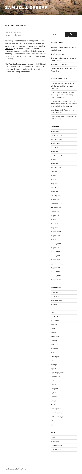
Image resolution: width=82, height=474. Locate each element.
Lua (52, 361)
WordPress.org (56, 449)
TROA (53, 405)
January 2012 (55, 199)
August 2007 (55, 248)
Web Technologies (57, 417)
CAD (52, 312)
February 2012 (56, 196)
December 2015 (56, 155)
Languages (55, 357)
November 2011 (56, 208)
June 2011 (54, 224)
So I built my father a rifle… (60, 64)
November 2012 (56, 167)
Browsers (54, 304)
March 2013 (55, 163)
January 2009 (56, 232)
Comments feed (56, 445)
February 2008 (56, 244)
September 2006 (57, 264)
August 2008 (55, 236)
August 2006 (55, 268)
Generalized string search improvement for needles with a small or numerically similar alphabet (64, 103)
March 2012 (55, 192)
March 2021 (55, 131)
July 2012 (54, 175)
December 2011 (56, 204)
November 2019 (56, 139)
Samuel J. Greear (26, 7)
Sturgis (53, 401)
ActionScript (55, 292)
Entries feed (55, 441)
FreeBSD (54, 332)
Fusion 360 (55, 336)
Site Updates (13, 35)
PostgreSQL (55, 389)
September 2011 (56, 212)
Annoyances (55, 296)
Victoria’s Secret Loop (17, 64)
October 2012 (56, 171)
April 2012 (54, 187)
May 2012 (54, 183)
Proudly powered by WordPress (15, 469)
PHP (52, 381)
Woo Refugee (55, 92)
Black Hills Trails (56, 300)
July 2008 (54, 240)
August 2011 (55, 216)
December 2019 (56, 135)
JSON (53, 353)
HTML (53, 344)
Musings (54, 365)
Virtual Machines (57, 413)
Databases (54, 316)
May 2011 (54, 228)
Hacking (54, 341)
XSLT (53, 425)
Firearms (54, 324)
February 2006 (56, 276)
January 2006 (56, 280)
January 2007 (56, 260)
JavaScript (54, 349)
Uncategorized (56, 409)
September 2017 (57, 143)
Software (54, 397)
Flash (53, 329)
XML (52, 421)
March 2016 (55, 151)
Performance (55, 377)
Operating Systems (57, 373)
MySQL (53, 369)
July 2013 (54, 159)
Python (53, 393)
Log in (53, 437)
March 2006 (55, 272)
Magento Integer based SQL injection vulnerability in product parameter (63, 86)
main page (9, 49)
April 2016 (54, 147)
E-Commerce (55, 320)
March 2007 (55, 252)
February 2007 (56, 256)
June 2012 (54, 180)
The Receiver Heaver (58, 54)
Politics (53, 385)
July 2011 (54, 220)
